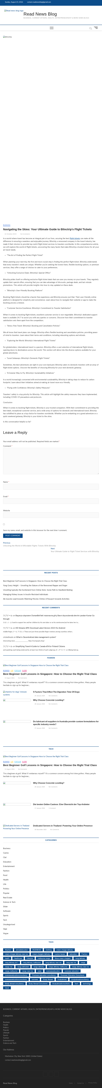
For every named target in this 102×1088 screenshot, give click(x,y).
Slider (24, 670)
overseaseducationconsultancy (16, 975)
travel (7, 988)
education (73, 954)
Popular (17, 670)
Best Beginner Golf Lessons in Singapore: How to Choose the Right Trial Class (35, 581)
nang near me (71, 962)
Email (6, 497)
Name (6, 482)
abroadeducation (22, 950)
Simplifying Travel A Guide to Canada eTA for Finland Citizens (40, 646)
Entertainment (9, 866)
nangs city (8, 966)
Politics (6, 889)
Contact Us (80, 1083)
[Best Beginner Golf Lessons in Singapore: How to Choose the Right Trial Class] (51, 665)
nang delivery (80, 958)
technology (87, 983)
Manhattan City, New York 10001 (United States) (23, 1056)
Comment (7, 446)
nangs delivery (38, 966)
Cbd (4, 857)
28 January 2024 (39, 704)
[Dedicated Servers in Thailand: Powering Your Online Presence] (17, 827)
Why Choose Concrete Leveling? (48, 700)
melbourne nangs (44, 958)
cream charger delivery (64, 950)
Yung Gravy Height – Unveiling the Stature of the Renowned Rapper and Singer (35, 585)
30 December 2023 (40, 829)
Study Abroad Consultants (38, 983)
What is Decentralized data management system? (36, 637)
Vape (5, 929)
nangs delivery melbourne (58, 966)
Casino (6, 853)
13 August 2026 (9, 678)
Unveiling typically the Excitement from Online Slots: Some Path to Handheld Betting (38, 590)
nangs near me (27, 971)
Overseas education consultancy (44, 975)
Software (6, 911)
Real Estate (7, 898)
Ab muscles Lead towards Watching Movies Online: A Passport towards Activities (36, 599)
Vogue (5, 933)
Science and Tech (9, 1043)
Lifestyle (30, 958)
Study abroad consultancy (14, 983)
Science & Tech (9, 902)
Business (6, 225)
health (7, 958)
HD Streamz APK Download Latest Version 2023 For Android (40, 628)
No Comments (25, 234)
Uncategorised (9, 924)
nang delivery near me (53, 962)
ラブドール (7, 616)
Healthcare (18, 958)
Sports (5, 916)
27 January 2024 (39, 728)
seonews (35, 979)
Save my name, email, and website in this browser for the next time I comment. (35, 530)
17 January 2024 (39, 808)
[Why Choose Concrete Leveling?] (17, 708)
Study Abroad (48, 979)
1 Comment (52, 808)
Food (5, 875)
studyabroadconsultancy (80, 979)
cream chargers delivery (41, 954)
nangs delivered (23, 966)
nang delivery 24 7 (11, 962)
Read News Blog (40, 14)
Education (7, 862)
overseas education (72, 971)
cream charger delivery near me (16, 954)
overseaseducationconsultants (16, 979)
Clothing (49, 950)
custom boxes (60, 954)
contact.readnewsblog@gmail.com (39, 2)
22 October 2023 (10, 234)
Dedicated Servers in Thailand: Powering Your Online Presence (63, 826)
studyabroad (62, 979)
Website (6, 511)
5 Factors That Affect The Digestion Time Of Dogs (56, 692)
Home (71, 1083)
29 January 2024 (39, 695)
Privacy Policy (92, 1083)
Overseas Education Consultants (72, 975)
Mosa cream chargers (63, 958)
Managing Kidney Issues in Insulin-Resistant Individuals (25, 594)
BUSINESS (37, 950)
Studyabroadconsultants (61, 983)
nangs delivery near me (80, 966)
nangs (83, 962)
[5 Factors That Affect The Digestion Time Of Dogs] (17, 693)
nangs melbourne (11, 971)
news (39, 971)
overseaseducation (53, 971)
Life (12, 670)
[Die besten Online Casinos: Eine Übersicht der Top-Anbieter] (17, 813)
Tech (5, 920)
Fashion (6, 871)
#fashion (8, 950)
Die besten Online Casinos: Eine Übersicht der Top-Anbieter (61, 804)
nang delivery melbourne (32, 962)
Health (5, 880)
